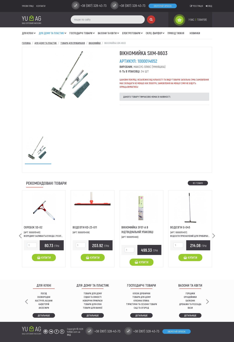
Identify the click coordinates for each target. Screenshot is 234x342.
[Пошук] (151, 19)
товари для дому (141, 296)
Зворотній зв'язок (163, 5)
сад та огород (141, 307)
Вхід (210, 5)
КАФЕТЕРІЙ (44, 304)
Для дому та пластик (51, 33)
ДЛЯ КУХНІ (27, 33)
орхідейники (190, 296)
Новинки (195, 33)
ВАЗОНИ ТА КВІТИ (107, 33)
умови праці (28, 5)
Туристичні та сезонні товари (141, 304)
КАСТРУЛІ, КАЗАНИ (43, 300)
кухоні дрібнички (141, 293)
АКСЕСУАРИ (44, 307)
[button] (34, 31)
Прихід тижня (176, 33)
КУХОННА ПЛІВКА (141, 300)
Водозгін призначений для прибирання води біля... (196, 235)
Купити (46, 257)
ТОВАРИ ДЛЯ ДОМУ (93, 293)
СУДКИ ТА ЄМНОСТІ (93, 296)
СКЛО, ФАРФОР (154, 33)
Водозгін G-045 (180, 227)
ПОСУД (44, 293)
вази (190, 307)
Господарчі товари (80, 33)
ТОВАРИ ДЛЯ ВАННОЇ (92, 307)
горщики (190, 293)
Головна (26, 43)
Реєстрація (197, 5)
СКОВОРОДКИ (43, 296)
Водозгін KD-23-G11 (85, 227)
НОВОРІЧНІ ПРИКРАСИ (92, 300)
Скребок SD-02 (33, 227)
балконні (190, 300)
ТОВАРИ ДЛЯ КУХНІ (93, 304)
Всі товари (198, 183)
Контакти (40, 5)
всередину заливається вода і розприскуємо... (48, 235)
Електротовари (131, 33)
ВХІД (69, 334)
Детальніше (44, 315)
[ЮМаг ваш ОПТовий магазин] (31, 19)
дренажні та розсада (190, 304)
